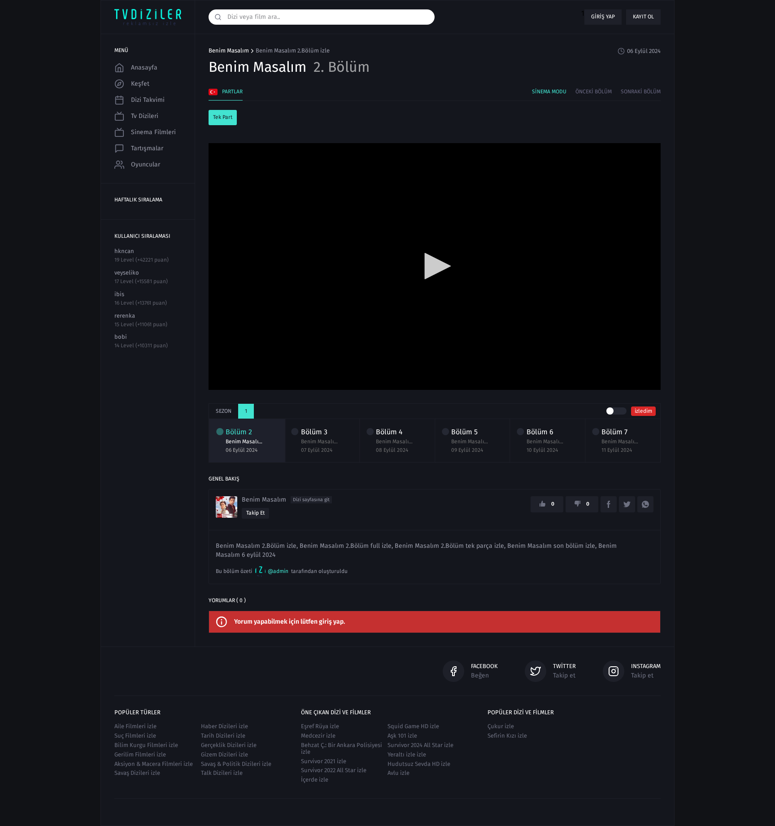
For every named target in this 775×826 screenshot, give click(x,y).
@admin (278, 571)
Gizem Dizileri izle (224, 754)
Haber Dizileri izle (224, 726)
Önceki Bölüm (593, 91)
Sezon (223, 411)
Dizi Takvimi (148, 100)
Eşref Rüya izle (320, 726)
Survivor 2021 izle (323, 761)
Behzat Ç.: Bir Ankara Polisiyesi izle (341, 748)
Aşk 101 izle (402, 735)
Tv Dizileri (144, 116)
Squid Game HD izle (413, 726)
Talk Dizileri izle (222, 772)
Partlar (232, 91)
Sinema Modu (549, 91)
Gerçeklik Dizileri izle (229, 745)
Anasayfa (144, 67)
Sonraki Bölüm (641, 91)
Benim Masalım (229, 51)
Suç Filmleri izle (135, 735)
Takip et (255, 513)
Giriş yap (603, 16)
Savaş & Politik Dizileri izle (236, 763)
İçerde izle (314, 779)
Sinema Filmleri (153, 132)
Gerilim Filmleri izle (140, 754)
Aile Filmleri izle (135, 726)
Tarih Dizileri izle (223, 735)
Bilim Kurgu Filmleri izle (146, 745)
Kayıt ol (643, 16)
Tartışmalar (147, 148)
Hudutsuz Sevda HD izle (419, 763)
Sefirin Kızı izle (507, 735)
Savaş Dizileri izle (137, 772)
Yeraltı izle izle (407, 754)
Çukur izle (501, 726)
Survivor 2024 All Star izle (420, 745)
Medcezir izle (318, 735)
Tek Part (222, 117)
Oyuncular (145, 164)
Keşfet (140, 83)
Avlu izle (398, 772)
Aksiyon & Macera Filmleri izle (153, 763)
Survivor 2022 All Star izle (333, 770)
